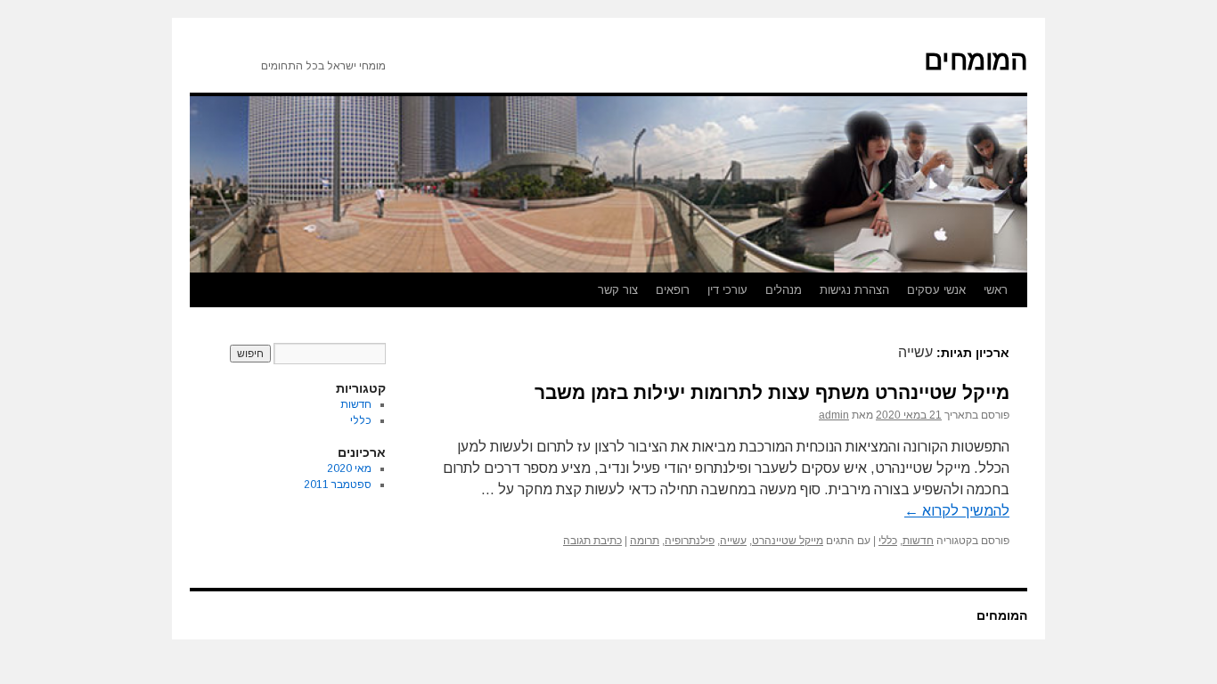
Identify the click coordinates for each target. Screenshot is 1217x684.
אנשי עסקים (936, 290)
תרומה (644, 540)
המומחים (975, 60)
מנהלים (783, 290)
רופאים (673, 290)
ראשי (996, 290)
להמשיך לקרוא (956, 510)
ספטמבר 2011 (338, 484)
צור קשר (618, 290)
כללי (887, 540)
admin (834, 415)
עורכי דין (727, 290)
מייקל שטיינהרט (787, 540)
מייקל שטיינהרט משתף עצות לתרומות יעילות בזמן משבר (772, 392)
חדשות (918, 540)
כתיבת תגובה (592, 540)
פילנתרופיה (690, 540)
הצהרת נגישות (854, 290)
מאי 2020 (349, 468)
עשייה (733, 540)
